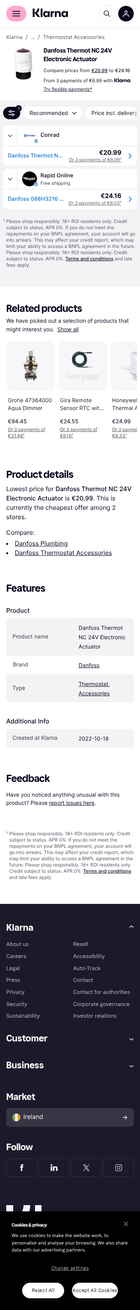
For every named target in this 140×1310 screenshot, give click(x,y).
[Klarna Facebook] (21, 1167)
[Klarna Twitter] (86, 1167)
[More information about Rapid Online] (10, 179)
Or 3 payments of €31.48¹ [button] (26, 432)
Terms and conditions (89, 259)
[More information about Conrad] (10, 135)
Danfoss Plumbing (41, 543)
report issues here (71, 802)
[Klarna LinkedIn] (53, 1167)
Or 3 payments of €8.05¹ (94, 203)
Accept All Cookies (94, 1290)
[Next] (123, 388)
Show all (68, 329)
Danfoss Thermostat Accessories (63, 553)
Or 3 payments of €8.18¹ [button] (78, 432)
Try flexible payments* (68, 89)
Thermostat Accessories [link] (74, 37)
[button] (23, 64)
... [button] (33, 37)
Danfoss (89, 665)
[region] (70, 1260)
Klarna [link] (14, 37)
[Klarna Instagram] (118, 1167)
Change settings (70, 1268)
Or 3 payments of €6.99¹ (95, 160)
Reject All (43, 1290)
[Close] (126, 1223)
